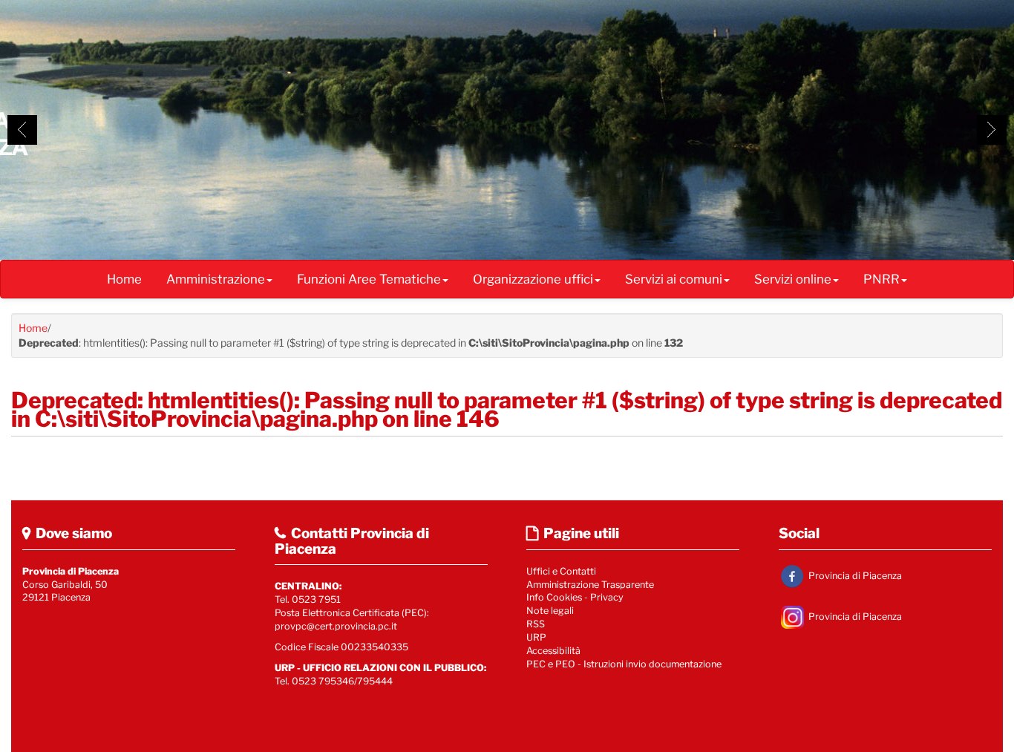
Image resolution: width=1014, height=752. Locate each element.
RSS (535, 624)
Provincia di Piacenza (854, 575)
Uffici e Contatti (561, 571)
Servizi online (792, 279)
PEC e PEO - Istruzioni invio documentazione (624, 664)
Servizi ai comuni (673, 279)
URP (536, 637)
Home (124, 279)
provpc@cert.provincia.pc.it (336, 626)
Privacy (607, 597)
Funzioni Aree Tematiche (369, 279)
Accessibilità (553, 650)
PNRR (881, 279)
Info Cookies (554, 597)
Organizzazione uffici (533, 279)
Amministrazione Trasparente (590, 584)
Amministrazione (215, 279)
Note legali (550, 610)
